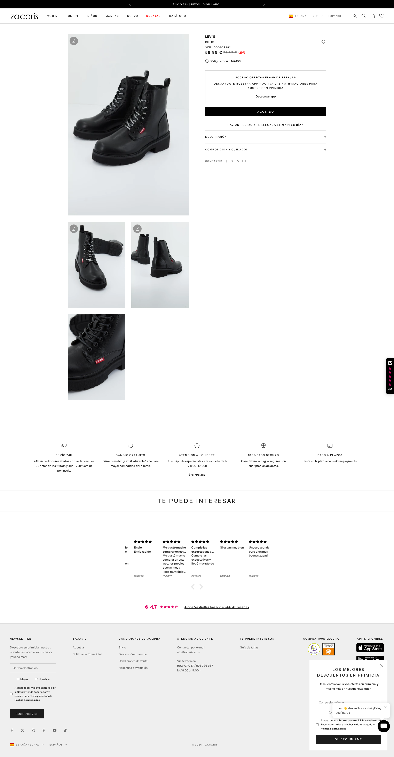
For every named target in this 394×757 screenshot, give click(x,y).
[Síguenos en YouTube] (55, 730)
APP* (236, 6)
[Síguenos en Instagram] (33, 730)
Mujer (24, 679)
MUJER (52, 15)
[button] (194, 587)
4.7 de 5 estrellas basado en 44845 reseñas (216, 607)
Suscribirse (27, 714)
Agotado (265, 111)
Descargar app (266, 96)
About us (79, 647)
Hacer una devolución (133, 668)
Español (335, 16)
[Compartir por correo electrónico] (244, 161)
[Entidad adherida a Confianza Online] (321, 649)
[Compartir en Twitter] (232, 161)
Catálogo (177, 15)
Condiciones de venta (133, 661)
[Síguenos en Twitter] (23, 730)
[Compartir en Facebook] (226, 161)
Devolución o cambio (133, 654)
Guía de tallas (249, 647)
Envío (122, 647)
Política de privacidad (333, 728)
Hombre (44, 679)
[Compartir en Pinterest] (238, 161)
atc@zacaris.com (188, 652)
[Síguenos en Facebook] (12, 730)
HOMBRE (72, 15)
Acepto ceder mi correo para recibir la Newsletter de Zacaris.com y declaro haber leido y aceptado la (351, 724)
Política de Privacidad (87, 654)
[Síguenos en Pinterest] (44, 730)
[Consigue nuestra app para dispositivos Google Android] (370, 660)
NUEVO (132, 15)
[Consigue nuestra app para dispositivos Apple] (370, 647)
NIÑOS (92, 15)
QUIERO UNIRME (348, 739)
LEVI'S (210, 36)
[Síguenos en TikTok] (65, 730)
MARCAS (112, 15)
